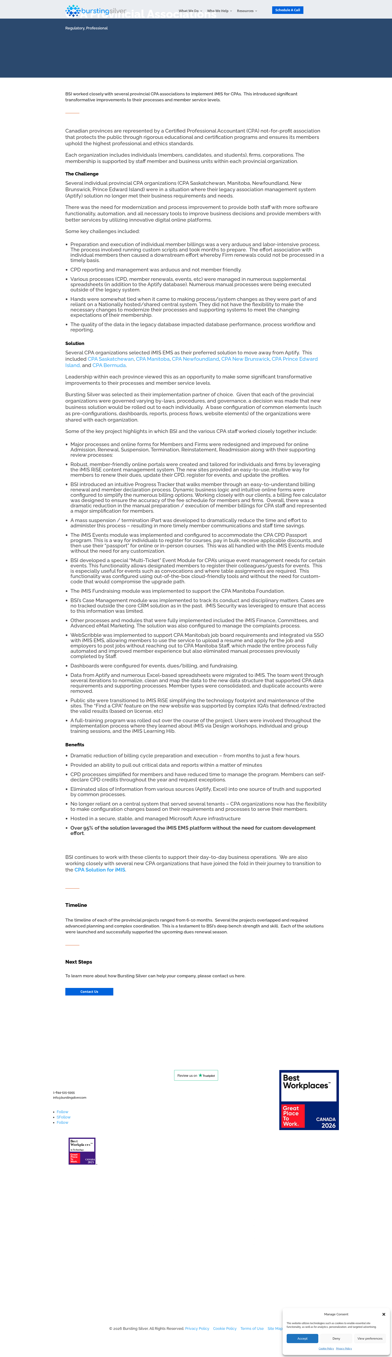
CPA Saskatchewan (111, 359)
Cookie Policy (326, 1348)
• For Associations (269, 1236)
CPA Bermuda (109, 365)
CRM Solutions (166, 1243)
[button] (384, 1314)
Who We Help (217, 11)
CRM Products (166, 1230)
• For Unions (264, 1230)
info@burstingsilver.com (69, 1097)
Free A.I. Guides (267, 1224)
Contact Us (89, 991)
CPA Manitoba (153, 359)
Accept (302, 1338)
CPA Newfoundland (195, 359)
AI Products (164, 1217)
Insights (60, 1224)
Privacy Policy (344, 1348)
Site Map (275, 1328)
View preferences (369, 1338)
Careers (60, 1230)
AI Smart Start (166, 1224)
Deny (336, 1338)
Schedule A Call (287, 10)
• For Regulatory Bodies (274, 1243)
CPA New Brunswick (245, 359)
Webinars (262, 1217)
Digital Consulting (169, 1236)
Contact (60, 1217)
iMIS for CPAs (227, 93)
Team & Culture (66, 1236)
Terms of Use (252, 1328)
